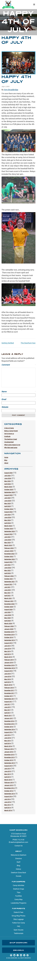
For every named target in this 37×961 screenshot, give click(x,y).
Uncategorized (9, 442)
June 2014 (7, 802)
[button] (34, 4)
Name (18, 391)
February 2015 (9, 782)
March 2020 (8, 623)
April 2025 (7, 506)
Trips (18, 892)
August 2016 (8, 732)
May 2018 (7, 679)
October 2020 (8, 607)
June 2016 (7, 738)
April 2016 (7, 743)
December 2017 (9, 690)
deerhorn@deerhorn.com (19, 842)
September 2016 (9, 729)
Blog (5, 460)
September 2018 (9, 668)
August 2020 (8, 609)
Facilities (18, 896)
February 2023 (9, 548)
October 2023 (8, 528)
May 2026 (7, 481)
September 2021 (9, 581)
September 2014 (9, 794)
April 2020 (7, 621)
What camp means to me (12, 445)
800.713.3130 (19, 840)
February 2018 (9, 687)
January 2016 (8, 752)
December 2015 (9, 754)
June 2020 (7, 615)
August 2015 (8, 766)
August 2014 (8, 796)
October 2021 (8, 579)
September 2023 (9, 531)
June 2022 (7, 567)
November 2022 (9, 554)
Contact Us (19, 846)
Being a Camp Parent (11, 431)
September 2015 (9, 763)
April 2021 (7, 595)
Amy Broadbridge (11, 90)
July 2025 (7, 498)
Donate (18, 876)
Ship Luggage (18, 919)
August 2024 (8, 512)
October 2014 (8, 791)
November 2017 (9, 693)
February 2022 (9, 576)
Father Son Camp (18, 923)
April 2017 (7, 713)
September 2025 (9, 492)
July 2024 (7, 514)
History (18, 869)
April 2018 (7, 682)
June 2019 (7, 648)
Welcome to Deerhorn (18, 855)
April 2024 (7, 523)
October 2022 (8, 556)
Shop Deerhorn (18, 943)
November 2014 (9, 788)
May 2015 (7, 774)
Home (6, 457)
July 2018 (7, 674)
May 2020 (7, 618)
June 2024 (7, 517)
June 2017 (7, 707)
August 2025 (8, 495)
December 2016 (9, 721)
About (6, 463)
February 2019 (9, 660)
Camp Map (18, 899)
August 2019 (8, 643)
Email (18, 399)
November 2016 (9, 724)
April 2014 (7, 807)
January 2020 (8, 629)
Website (5, 407)
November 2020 (9, 604)
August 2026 (8, 473)
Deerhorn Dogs (18, 889)
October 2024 (8, 509)
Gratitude (7, 436)
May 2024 (7, 520)
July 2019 (7, 646)
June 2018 (7, 676)
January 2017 (8, 718)
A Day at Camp (9, 428)
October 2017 (8, 696)
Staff (18, 862)
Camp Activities (18, 885)
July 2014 (7, 799)
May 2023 (7, 542)
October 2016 (8, 727)
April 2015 (7, 777)
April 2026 (7, 484)
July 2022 (7, 565)
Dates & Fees (18, 912)
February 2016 (9, 749)
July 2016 (7, 735)
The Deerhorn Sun (28, 343)
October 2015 (8, 760)
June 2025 (7, 501)
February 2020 (9, 626)
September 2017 (9, 699)
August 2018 (8, 671)
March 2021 (8, 598)
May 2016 (7, 740)
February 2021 (9, 601)
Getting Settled (8, 343)
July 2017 (7, 704)
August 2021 (8, 584)
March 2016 (8, 746)
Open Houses (18, 930)
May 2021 (7, 593)
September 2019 (9, 640)
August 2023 (8, 534)
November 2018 (9, 665)
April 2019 (7, 654)
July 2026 (7, 475)
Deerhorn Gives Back (18, 873)
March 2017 (8, 715)
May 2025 (7, 503)
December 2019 (9, 632)
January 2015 (8, 785)
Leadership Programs (18, 903)
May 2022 (7, 570)
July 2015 (7, 768)
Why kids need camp (10, 447)
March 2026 (8, 487)
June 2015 (7, 771)
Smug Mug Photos (18, 916)
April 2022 (7, 573)
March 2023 (8, 545)
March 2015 (8, 780)
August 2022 (8, 562)
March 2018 (8, 685)
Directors (18, 859)
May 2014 (7, 805)
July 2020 (7, 612)
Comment (18, 365)
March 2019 (8, 657)
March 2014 (8, 810)
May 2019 (7, 651)
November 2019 (9, 634)
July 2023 (7, 537)
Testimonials (18, 933)
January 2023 (8, 551)
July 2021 (7, 587)
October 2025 (8, 489)
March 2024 (8, 526)
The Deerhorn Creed (10, 439)
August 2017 (8, 701)
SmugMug (18, 950)
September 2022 (9, 559)
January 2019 (8, 662)
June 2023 (7, 540)
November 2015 (9, 757)
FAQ (18, 926)
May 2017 (7, 710)
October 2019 (8, 637)
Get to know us (9, 433)
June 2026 (7, 478)
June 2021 (7, 590)
